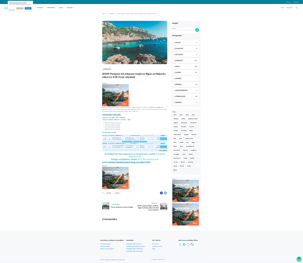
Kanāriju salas (189, 138)
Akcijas (178, 42)
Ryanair (108, 193)
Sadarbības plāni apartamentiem (135, 246)
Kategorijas (177, 35)
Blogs (61, 7)
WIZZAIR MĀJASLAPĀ (148, 159)
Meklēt (175, 23)
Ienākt (282, 7)
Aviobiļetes (111, 13)
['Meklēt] (197, 30)
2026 (193, 115)
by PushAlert (12, 10)
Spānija (117, 193)
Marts (181, 146)
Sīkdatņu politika (105, 246)
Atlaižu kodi (179, 48)
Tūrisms (182, 162)
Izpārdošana (177, 134)
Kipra (175, 142)
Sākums (104, 13)
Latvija (181, 142)
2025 (187, 115)
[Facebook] (179, 244)
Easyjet (176, 126)
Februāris (183, 126)
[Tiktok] (192, 244)
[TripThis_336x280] (115, 95)
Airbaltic (176, 119)
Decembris (193, 123)
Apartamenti (51, 7)
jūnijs (180, 138)
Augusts (176, 123)
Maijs (193, 142)
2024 (181, 115)
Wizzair (182, 166)
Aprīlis (183, 119)
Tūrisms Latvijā (180, 96)
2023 (175, 115)
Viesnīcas (40, 7)
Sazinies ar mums (157, 246)
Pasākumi (178, 84)
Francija (191, 126)
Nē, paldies (20, 8)
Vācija (175, 166)
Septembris (177, 158)
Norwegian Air (190, 146)
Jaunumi (69, 7)
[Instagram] (184, 244)
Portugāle (176, 154)
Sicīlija (185, 158)
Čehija (189, 166)
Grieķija (176, 130)
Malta (175, 146)
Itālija (191, 130)
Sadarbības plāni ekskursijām (134, 251)
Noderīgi (178, 78)
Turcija (175, 162)
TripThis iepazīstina (181, 90)
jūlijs (175, 138)
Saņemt (28, 8)
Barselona (184, 123)
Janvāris (186, 134)
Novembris (177, 150)
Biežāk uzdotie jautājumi (107, 249)
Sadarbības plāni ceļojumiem (134, 249)
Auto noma (179, 54)
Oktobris (185, 150)
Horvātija (183, 130)
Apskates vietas (193, 119)
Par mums (288, 2)
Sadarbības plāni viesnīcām (134, 244)
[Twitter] (188, 244)
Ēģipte (175, 170)
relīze (184, 154)
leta (187, 142)
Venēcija (190, 162)
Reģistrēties (290, 7)
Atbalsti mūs (296, 2)
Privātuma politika (105, 244)
